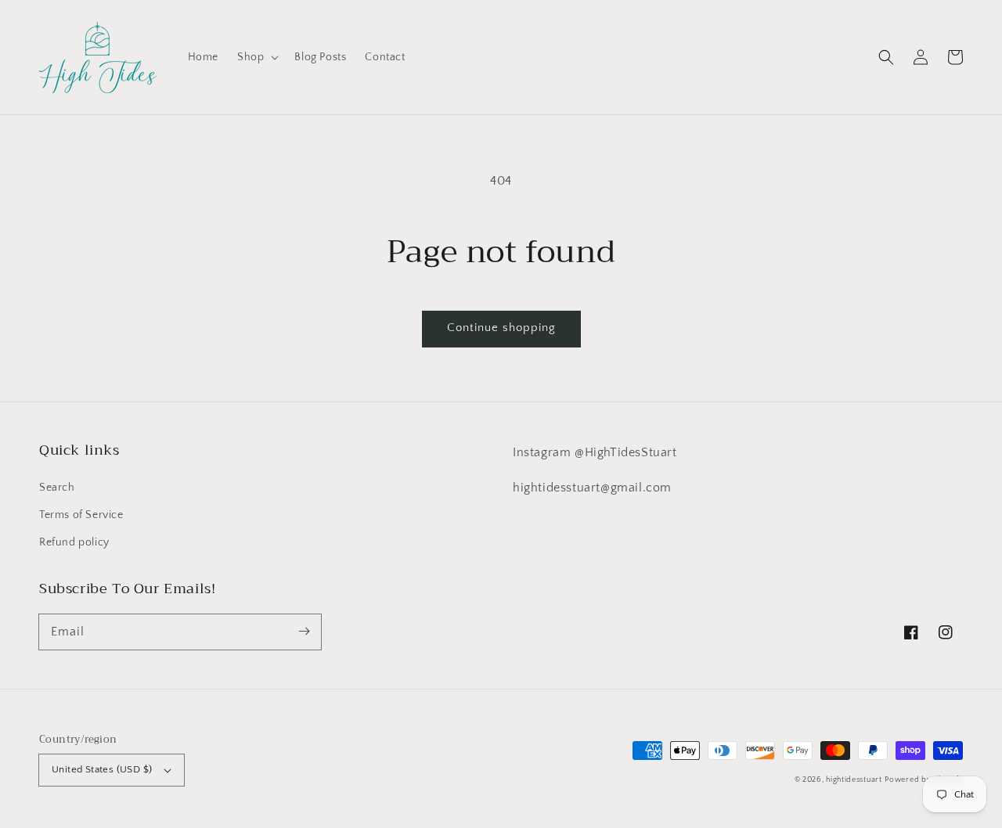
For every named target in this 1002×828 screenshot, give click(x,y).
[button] (886, 57)
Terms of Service (81, 515)
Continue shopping (501, 327)
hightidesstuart (854, 780)
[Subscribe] (304, 631)
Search (57, 487)
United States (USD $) (102, 769)
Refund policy (74, 542)
